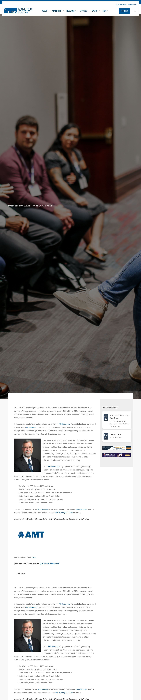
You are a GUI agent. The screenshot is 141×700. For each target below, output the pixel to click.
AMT (18, 573)
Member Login (122, 5)
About (44, 11)
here (33, 557)
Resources (70, 11)
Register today (81, 509)
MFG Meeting (31, 427)
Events (94, 11)
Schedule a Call (132, 5)
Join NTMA (124, 11)
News (104, 11)
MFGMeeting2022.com (64, 512)
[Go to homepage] (18, 11)
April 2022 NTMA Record (49, 563)
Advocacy (83, 11)
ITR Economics (64, 424)
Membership (56, 11)
